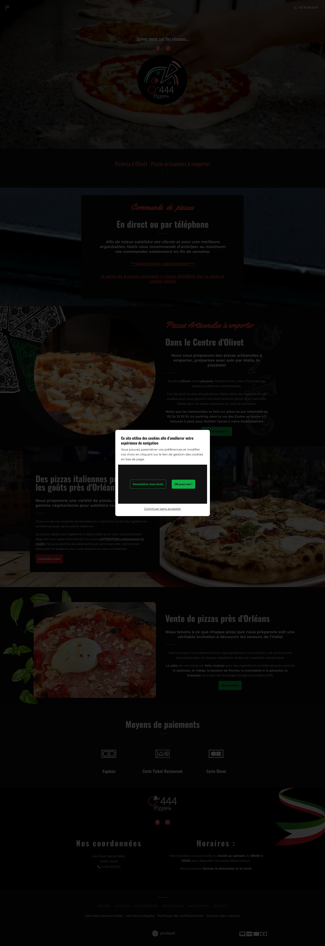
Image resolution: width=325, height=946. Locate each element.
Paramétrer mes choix (148, 484)
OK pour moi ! (183, 484)
